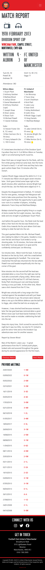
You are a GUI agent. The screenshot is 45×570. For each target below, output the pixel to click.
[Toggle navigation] (40, 5)
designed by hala (22, 567)
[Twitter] (23, 526)
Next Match (37, 357)
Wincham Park (9, 44)
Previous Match (9, 357)
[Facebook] (28, 526)
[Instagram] (17, 526)
